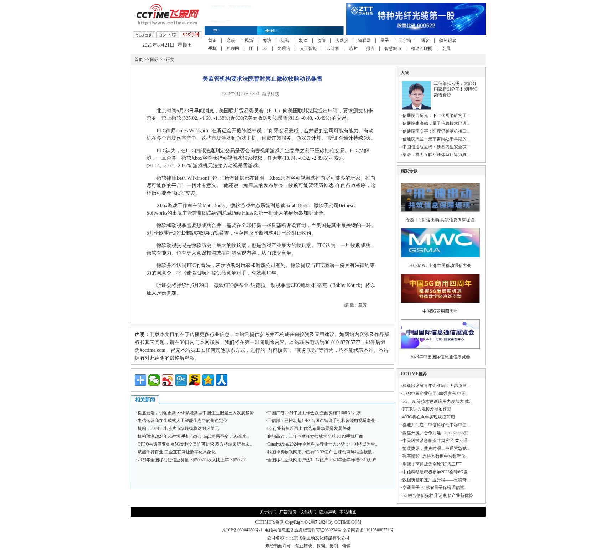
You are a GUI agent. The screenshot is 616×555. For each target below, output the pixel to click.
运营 (285, 40)
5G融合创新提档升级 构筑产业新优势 (437, 495)
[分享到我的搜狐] (194, 380)
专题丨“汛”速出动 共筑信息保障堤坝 (440, 219)
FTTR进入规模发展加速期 (426, 409)
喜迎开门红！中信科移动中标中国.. (435, 424)
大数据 (341, 40)
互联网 (232, 48)
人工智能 (308, 48)
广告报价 (288, 511)
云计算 (333, 48)
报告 (370, 48)
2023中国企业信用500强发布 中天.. (435, 393)
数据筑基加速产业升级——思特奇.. (435, 479)
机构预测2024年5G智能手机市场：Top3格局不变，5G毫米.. (193, 436)
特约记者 (447, 40)
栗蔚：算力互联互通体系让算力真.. (435, 154)
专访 (267, 40)
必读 (230, 40)
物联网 (364, 40)
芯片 (353, 48)
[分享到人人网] (221, 380)
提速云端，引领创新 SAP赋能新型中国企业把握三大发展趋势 (196, 412)
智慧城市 (392, 48)
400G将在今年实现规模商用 (428, 417)
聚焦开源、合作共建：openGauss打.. (436, 432)
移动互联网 (421, 48)
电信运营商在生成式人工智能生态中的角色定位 (182, 420)
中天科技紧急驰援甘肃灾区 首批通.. (436, 440)
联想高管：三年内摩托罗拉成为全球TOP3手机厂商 (315, 436)
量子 (384, 40)
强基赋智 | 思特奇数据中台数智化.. (434, 456)
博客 (425, 40)
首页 (212, 40)
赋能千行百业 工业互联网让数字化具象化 (177, 451)
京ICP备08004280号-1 (242, 530)
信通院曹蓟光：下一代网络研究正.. (435, 115)
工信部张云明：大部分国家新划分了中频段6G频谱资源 (456, 89)
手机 (212, 48)
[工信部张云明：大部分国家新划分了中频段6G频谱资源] (416, 108)
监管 (321, 40)
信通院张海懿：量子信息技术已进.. (435, 123)
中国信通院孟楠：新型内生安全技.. (435, 146)
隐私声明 (328, 511)
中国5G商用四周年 (440, 311)
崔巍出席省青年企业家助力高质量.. (435, 385)
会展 (446, 48)
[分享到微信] (154, 380)
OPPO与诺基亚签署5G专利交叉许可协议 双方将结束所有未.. (195, 444)
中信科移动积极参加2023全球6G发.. (436, 471)
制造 (303, 40)
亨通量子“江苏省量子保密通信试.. (434, 487)
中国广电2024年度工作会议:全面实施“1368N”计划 (314, 412)
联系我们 (308, 511)
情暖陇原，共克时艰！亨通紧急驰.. (435, 448)
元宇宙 (405, 40)
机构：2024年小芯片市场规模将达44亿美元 (178, 428)
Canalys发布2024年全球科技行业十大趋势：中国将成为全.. (322, 444)
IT (251, 48)
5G (265, 48)
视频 (249, 40)
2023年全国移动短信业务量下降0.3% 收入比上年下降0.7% (192, 459)
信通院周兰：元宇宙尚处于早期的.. (435, 139)
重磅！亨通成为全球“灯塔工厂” (432, 464)
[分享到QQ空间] (208, 380)
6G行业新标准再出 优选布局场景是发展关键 (309, 428)
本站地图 (347, 511)
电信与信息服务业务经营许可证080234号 (304, 530)
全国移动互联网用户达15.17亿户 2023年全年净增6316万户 (321, 459)
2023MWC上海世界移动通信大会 (440, 265)
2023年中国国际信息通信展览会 (440, 356)
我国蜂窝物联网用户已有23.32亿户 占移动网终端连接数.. (320, 451)
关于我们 (268, 511)
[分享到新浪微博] (167, 380)
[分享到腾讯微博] (181, 380)
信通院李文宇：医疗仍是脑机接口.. (435, 131)
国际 (154, 59)
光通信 (283, 48)
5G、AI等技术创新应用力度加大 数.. (436, 401)
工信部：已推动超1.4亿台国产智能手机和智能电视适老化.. (322, 420)
